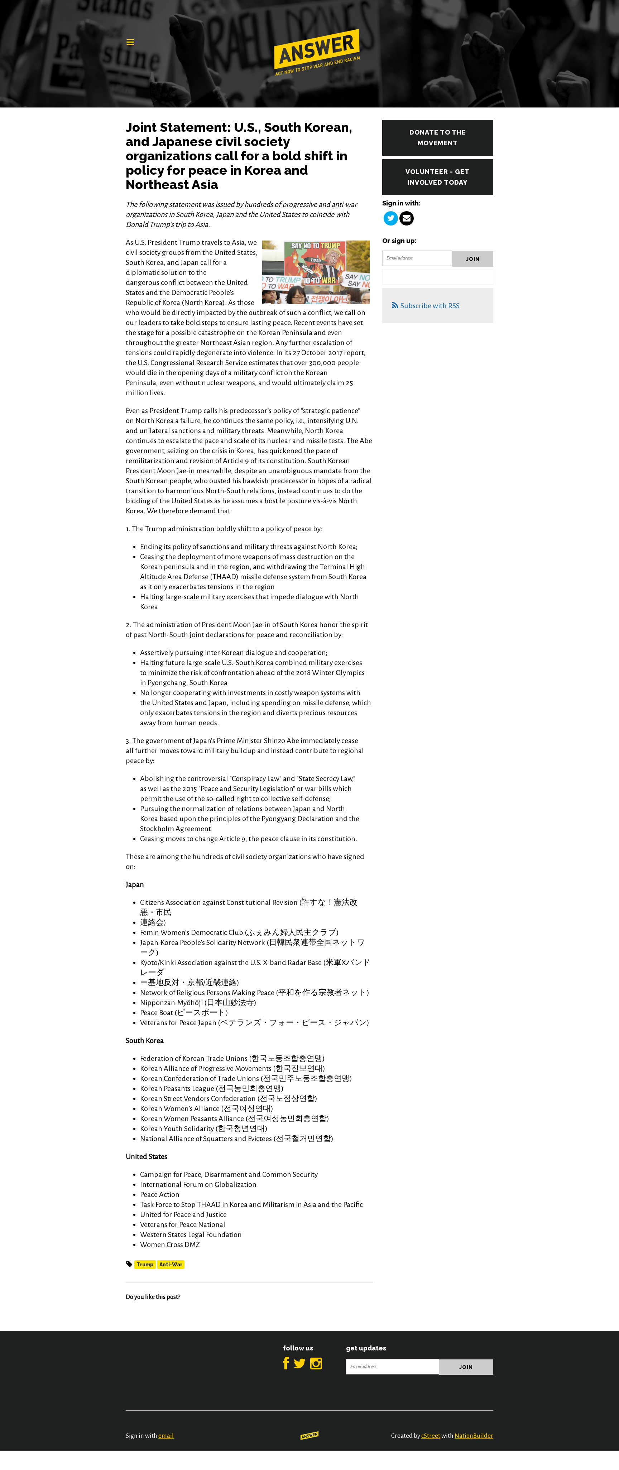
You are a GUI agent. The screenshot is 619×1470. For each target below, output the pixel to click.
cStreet (430, 1435)
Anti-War (170, 1264)
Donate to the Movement (437, 137)
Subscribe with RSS (430, 306)
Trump (145, 1264)
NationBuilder (474, 1435)
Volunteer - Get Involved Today (438, 177)
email (166, 1435)
